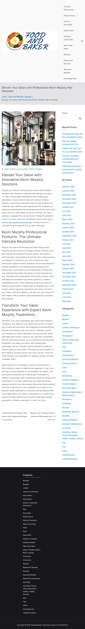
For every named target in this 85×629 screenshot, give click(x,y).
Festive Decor (69, 15)
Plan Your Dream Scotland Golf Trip (70, 142)
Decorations (67, 331)
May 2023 (66, 301)
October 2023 (68, 280)
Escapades (66, 351)
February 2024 (68, 264)
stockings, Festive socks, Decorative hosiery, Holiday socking (72, 435)
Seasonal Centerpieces (72, 424)
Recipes (67, 54)
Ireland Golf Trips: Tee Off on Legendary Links (72, 150)
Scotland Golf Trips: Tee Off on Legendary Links (72, 135)
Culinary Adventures (68, 8)
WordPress (64, 625)
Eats (64, 347)
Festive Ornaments (70, 359)
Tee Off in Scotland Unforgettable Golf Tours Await (70, 158)
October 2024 (68, 231)
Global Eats (69, 30)
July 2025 (66, 211)
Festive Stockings (68, 23)
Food (64, 371)
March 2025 (67, 219)
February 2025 (68, 223)
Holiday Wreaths (69, 384)
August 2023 (67, 289)
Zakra (54, 625)
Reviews (65, 415)
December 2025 (69, 195)
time (64, 442)
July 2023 (66, 293)
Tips (64, 446)
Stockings (66, 428)
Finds (64, 367)
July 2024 (66, 244)
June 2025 (66, 215)
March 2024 (67, 260)
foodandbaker (36, 625)
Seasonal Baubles (67, 71)
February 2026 (68, 186)
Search (65, 113)
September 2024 (69, 235)
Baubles (39, 169)
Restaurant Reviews (68, 62)
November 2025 (69, 199)
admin (6, 169)
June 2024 (66, 248)
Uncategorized (70, 78)
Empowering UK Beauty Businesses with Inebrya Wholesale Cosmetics (14, 416)
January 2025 (68, 227)
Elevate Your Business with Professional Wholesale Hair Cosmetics (43, 416)
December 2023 (69, 272)
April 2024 (66, 256)
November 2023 (69, 276)
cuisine (65, 323)
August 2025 (67, 207)
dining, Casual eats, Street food (70, 341)
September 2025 (69, 203)
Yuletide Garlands (69, 459)
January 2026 (68, 190)
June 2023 (66, 297)
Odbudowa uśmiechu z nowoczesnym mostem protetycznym (72, 169)
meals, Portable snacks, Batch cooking (72, 393)
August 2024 (67, 240)
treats (64, 451)
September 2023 (69, 285)
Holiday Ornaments (68, 38)
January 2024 (68, 268)
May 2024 (66, 252)
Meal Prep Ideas (68, 47)
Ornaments (66, 399)
